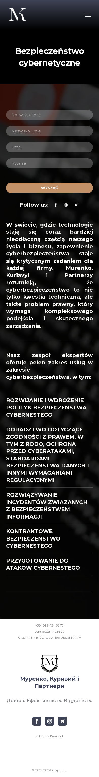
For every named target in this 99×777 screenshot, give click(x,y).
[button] (56, 205)
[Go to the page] (17, 15)
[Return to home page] (49, 663)
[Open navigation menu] (88, 15)
